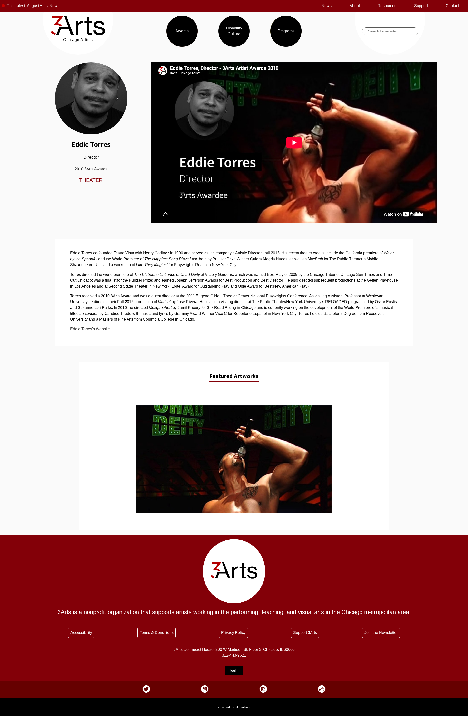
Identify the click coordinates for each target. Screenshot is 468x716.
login (234, 670)
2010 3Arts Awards (91, 169)
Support (421, 6)
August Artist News (43, 6)
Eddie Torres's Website (90, 329)
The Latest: (16, 6)
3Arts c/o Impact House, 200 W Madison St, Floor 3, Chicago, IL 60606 (234, 649)
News (327, 6)
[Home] (78, 34)
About (355, 6)
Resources (387, 6)
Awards (182, 31)
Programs (286, 31)
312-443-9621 (234, 655)
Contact (452, 6)
